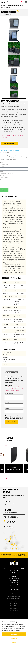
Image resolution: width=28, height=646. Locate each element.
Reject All (14, 642)
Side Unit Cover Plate (14, 469)
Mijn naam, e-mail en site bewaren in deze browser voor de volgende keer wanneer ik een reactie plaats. (14, 417)
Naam (1, 162)
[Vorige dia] (6, 443)
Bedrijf (2, 166)
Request (2, 180)
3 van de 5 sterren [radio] (13, 389)
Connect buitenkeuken (15, 5)
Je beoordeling (9, 393)
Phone (2, 175)
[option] (14, 459)
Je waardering (9, 385)
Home (3, 5)
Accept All (14, 634)
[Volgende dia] (6, 478)
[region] (14, 632)
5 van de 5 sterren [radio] (14, 391)
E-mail (1, 171)
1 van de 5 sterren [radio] (9, 387)
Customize (14, 638)
